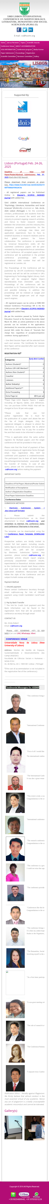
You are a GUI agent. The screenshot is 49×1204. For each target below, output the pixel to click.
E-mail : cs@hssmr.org (24, 35)
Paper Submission (7, 53)
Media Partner (39, 49)
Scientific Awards (33, 43)
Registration (30, 53)
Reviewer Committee (24, 56)
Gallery (36, 56)
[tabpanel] (14, 1127)
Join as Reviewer (13, 43)
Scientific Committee (8, 56)
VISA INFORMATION (8, 49)
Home (3, 43)
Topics (23, 43)
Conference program (24, 49)
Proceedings (20, 53)
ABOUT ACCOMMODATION (25, 46)
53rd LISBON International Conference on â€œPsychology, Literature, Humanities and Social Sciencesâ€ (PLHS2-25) (24, 20)
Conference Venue (7, 46)
